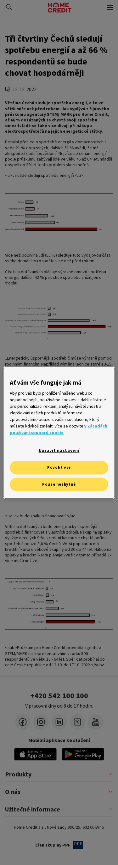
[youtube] (96, 722)
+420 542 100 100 (59, 695)
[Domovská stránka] (59, 7)
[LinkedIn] (59, 722)
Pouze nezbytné (59, 484)
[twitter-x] (77, 722)
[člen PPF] (78, 845)
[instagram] (41, 722)
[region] (59, 432)
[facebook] (23, 722)
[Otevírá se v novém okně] (83, 754)
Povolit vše (59, 467)
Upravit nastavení (59, 450)
